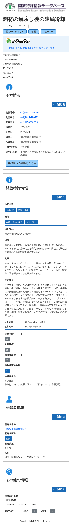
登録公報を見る (30, 48)
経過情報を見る (46, 48)
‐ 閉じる (59, 104)
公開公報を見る (14, 48)
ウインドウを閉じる (16, 26)
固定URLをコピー (15, 31)
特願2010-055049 (29, 112)
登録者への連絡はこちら (22, 163)
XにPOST (48, 31)
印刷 (33, 31)
